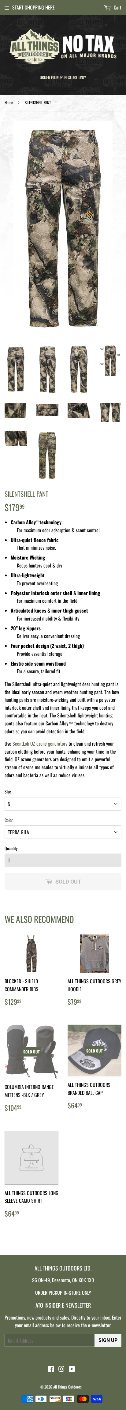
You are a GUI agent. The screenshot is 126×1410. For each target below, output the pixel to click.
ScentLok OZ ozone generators (40, 743)
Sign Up (107, 1340)
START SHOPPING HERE (33, 7)
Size (8, 791)
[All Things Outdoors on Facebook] (51, 1369)
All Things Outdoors (67, 1387)
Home (9, 102)
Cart (117, 7)
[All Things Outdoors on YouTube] (72, 1369)
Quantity (11, 848)
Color (9, 820)
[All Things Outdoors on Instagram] (61, 1369)
